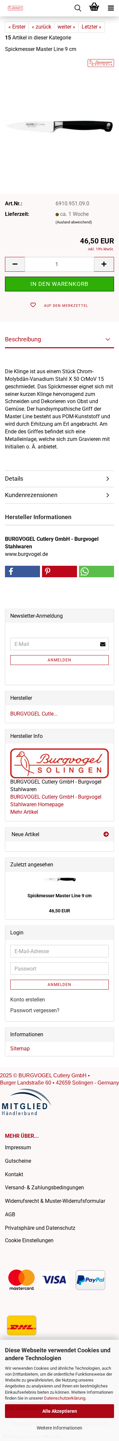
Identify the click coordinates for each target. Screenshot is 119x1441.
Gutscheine (18, 1161)
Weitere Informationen (59, 1427)
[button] (15, 264)
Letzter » (91, 27)
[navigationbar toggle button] (110, 8)
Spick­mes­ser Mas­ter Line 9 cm (59, 895)
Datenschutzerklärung (64, 1398)
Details (14, 478)
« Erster (16, 27)
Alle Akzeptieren (59, 1411)
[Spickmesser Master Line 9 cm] (59, 108)
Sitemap (20, 1048)
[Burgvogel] (13, 8)
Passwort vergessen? (35, 1010)
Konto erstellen (27, 999)
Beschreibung (23, 339)
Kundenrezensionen (31, 495)
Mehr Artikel (24, 812)
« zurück (41, 27)
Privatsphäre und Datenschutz (40, 1228)
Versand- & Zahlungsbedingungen (44, 1187)
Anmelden (59, 660)
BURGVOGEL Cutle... (34, 714)
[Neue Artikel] (106, 834)
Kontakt (14, 1174)
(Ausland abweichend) (74, 222)
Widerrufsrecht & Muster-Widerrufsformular (55, 1201)
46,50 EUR (59, 910)
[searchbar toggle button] (77, 8)
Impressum (18, 1147)
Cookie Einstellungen (29, 1240)
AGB (10, 1214)
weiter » (66, 27)
